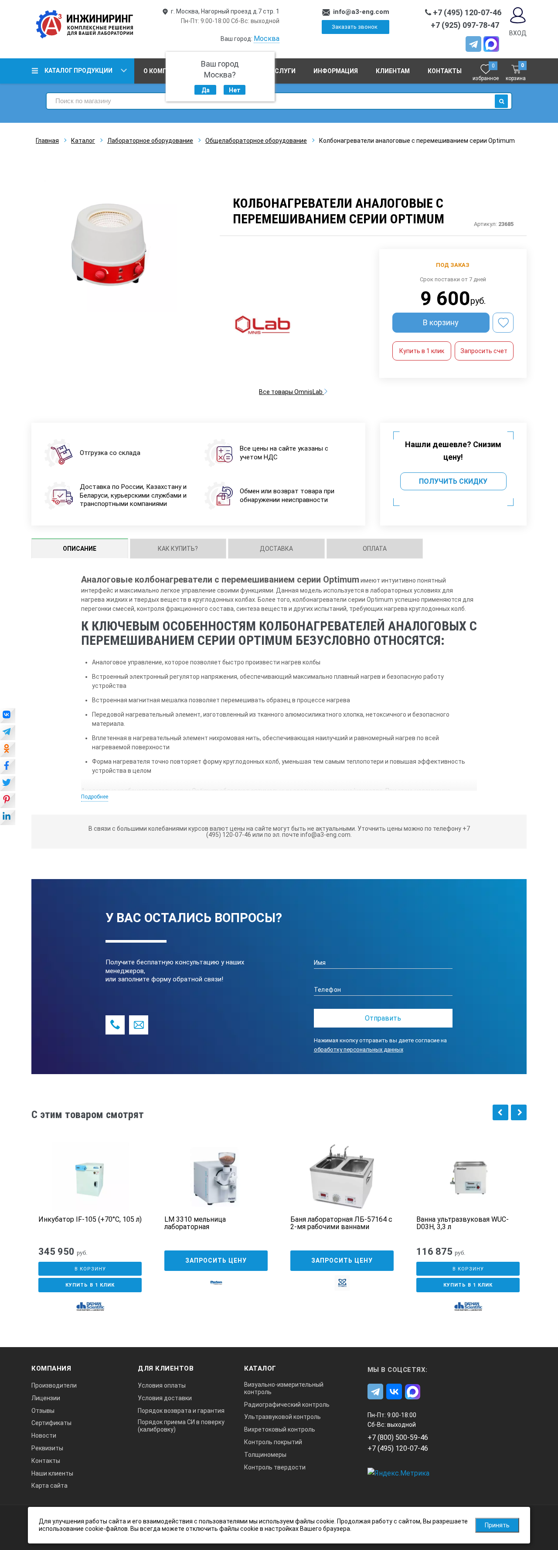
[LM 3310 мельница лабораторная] (216, 1176)
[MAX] (491, 44)
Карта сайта (49, 1485)
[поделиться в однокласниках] (7, 750)
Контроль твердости (275, 1467)
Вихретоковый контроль (279, 1429)
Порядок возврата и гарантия (181, 1410)
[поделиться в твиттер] (7, 784)
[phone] (115, 1024)
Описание (79, 548)
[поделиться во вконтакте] (7, 716)
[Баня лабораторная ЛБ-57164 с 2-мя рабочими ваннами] (342, 1176)
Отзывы (42, 1410)
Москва (266, 38)
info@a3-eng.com (361, 12)
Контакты (445, 70)
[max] (413, 1391)
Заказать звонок (355, 27)
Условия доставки (165, 1398)
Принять (497, 1525)
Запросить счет (483, 350)
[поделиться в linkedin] (7, 818)
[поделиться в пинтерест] (7, 801)
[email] (138, 1024)
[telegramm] (473, 44)
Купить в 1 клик (421, 350)
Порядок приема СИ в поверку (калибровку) (181, 1426)
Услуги (283, 70)
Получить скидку (453, 481)
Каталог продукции (78, 70)
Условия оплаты (162, 1385)
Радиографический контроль (287, 1404)
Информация (335, 70)
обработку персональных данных (358, 1049)
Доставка (276, 548)
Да (205, 90)
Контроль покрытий (273, 1442)
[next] (519, 1112)
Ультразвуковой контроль (282, 1416)
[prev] (500, 1112)
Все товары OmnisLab (291, 391)
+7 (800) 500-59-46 (397, 1437)
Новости (43, 1435)
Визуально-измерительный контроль (283, 1388)
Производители (54, 1385)
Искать (501, 101)
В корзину (441, 322)
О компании (163, 70)
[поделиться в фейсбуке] (7, 767)
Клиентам (393, 70)
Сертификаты (51, 1422)
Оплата (375, 548)
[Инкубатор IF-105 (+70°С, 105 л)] (90, 1176)
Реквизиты (47, 1448)
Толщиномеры (265, 1454)
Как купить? (178, 548)
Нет (235, 90)
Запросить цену (216, 1260)
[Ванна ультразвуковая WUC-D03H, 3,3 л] (468, 1176)
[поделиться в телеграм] (7, 733)
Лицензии (45, 1398)
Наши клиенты (52, 1473)
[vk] (394, 1391)
